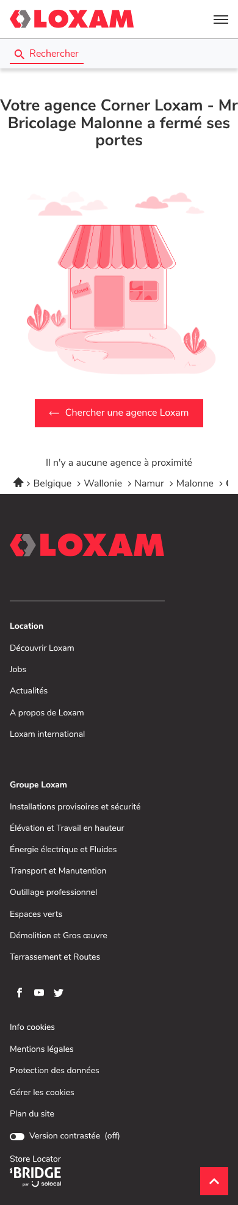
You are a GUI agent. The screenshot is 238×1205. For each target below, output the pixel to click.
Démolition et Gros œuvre (58, 936)
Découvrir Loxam (42, 648)
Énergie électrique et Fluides (63, 850)
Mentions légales (42, 1049)
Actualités (29, 691)
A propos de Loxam (47, 713)
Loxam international (47, 734)
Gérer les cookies (42, 1092)
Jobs (18, 670)
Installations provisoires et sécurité (75, 807)
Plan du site (32, 1114)
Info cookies (32, 1027)
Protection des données (54, 1071)
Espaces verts (36, 914)
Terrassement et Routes (55, 957)
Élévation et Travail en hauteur (67, 828)
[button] (221, 19)
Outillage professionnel (53, 892)
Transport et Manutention (58, 871)
